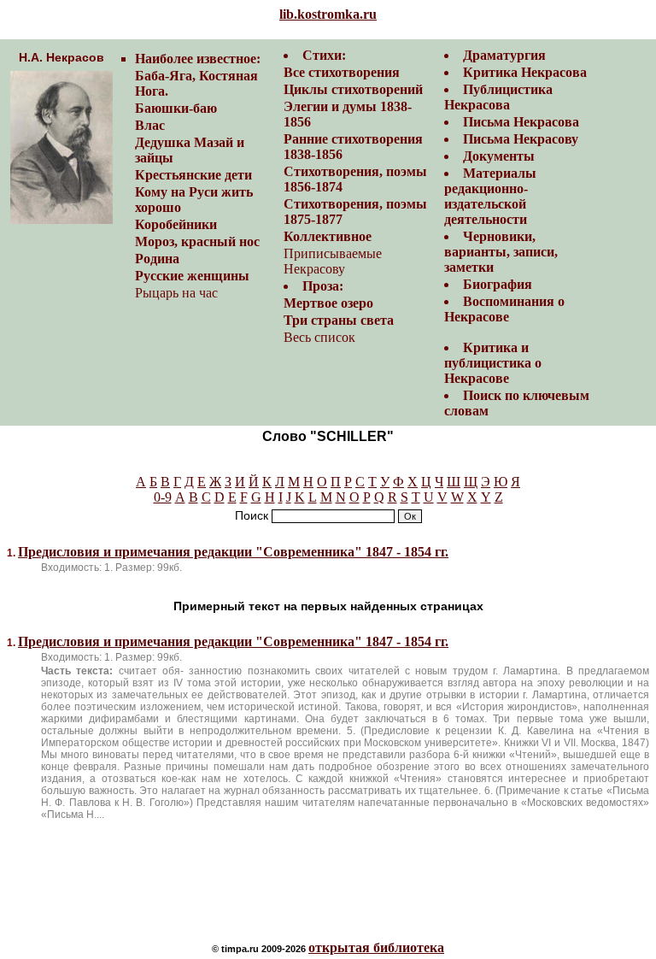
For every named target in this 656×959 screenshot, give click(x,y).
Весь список (319, 337)
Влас (150, 125)
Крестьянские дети (193, 175)
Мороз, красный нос (197, 241)
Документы (499, 156)
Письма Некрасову (520, 139)
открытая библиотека (376, 947)
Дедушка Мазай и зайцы (189, 150)
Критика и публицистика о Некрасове (493, 362)
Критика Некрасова (525, 72)
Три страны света (339, 320)
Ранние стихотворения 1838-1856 (353, 147)
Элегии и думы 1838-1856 (348, 114)
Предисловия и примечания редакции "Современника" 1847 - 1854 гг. (233, 551)
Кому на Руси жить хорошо (194, 200)
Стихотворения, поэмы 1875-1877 (355, 212)
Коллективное (328, 236)
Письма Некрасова (521, 122)
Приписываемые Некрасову (333, 261)
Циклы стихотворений (353, 89)
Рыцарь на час (176, 292)
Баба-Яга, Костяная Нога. (196, 83)
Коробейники (176, 224)
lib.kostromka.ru (328, 14)
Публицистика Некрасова (498, 97)
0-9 (163, 497)
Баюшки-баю (176, 108)
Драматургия (504, 55)
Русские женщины (192, 275)
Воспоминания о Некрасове (504, 309)
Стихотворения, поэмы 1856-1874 (355, 179)
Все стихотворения (342, 72)
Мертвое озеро (328, 303)
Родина (157, 258)
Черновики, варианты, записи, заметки (501, 251)
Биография (497, 284)
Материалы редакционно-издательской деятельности (490, 196)
